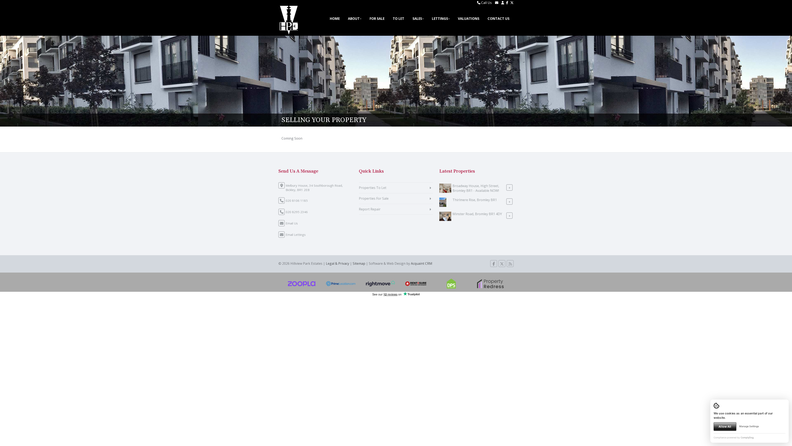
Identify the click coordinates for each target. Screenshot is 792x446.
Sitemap (359, 263)
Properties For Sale (374, 198)
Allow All (725, 426)
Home (335, 18)
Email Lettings (296, 234)
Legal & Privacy (337, 263)
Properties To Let (372, 187)
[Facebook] (507, 2)
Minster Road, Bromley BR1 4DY (477, 214)
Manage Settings (749, 426)
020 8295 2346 (297, 212)
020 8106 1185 (297, 200)
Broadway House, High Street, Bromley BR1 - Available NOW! (476, 188)
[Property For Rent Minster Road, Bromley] (445, 216)
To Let (398, 18)
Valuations (468, 18)
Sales (417, 18)
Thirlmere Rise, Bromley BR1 (475, 200)
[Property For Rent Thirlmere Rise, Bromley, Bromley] (442, 202)
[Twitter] (512, 2)
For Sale (377, 18)
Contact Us (498, 18)
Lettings (440, 18)
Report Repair (370, 209)
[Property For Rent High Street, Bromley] (445, 188)
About (354, 18)
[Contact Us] (502, 2)
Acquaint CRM (421, 263)
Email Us (292, 223)
